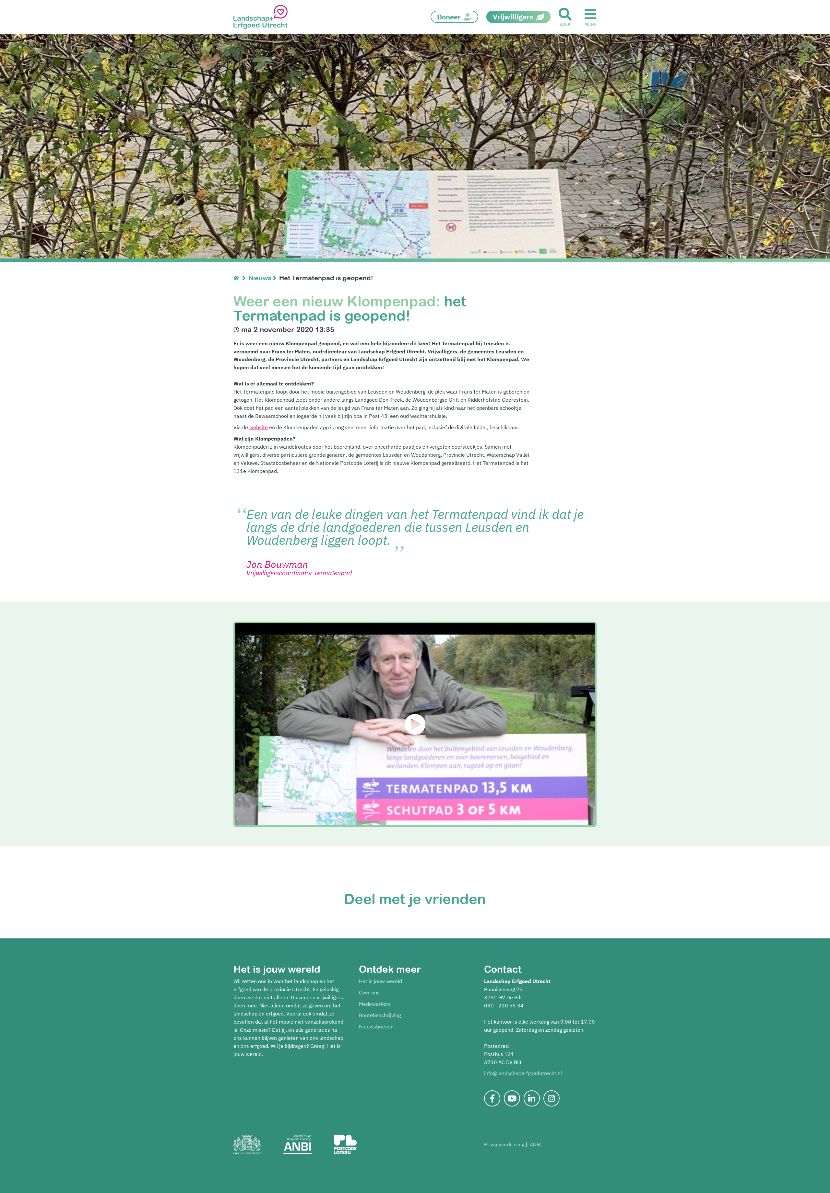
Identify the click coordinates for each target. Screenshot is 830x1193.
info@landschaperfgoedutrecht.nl (523, 1073)
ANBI (536, 1144)
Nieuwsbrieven (376, 1026)
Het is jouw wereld (380, 981)
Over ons (369, 992)
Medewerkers (375, 1004)
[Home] (237, 277)
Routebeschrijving (380, 1015)
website (258, 427)
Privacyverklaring (504, 1144)
